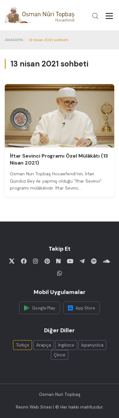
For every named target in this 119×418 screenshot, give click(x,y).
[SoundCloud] (106, 261)
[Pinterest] (47, 261)
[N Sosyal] (58, 261)
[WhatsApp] (59, 273)
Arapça (43, 345)
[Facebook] (24, 261)
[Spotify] (93, 261)
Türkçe (22, 345)
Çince (59, 355)
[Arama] (95, 16)
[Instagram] (35, 261)
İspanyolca (92, 345)
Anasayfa (14, 39)
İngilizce (66, 345)
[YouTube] (70, 261)
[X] (12, 261)
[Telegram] (82, 261)
